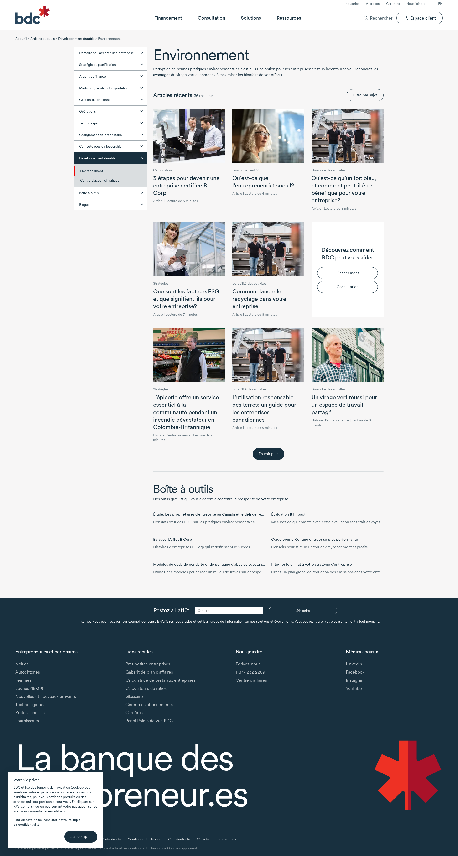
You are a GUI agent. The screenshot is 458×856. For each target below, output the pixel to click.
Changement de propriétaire (100, 135)
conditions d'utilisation (144, 848)
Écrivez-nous (248, 663)
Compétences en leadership (100, 146)
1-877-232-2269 (250, 671)
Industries (352, 3)
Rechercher (381, 18)
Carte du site (111, 839)
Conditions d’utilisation (144, 839)
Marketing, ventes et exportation (104, 88)
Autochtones (27, 671)
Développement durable (76, 39)
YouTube (354, 688)
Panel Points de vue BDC (149, 720)
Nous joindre (416, 3)
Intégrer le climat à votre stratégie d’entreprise (311, 564)
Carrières (393, 3)
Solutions (251, 18)
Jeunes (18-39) (29, 688)
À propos (373, 3)
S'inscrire (303, 610)
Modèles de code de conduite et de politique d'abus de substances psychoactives (223, 564)
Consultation (211, 18)
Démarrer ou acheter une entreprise (106, 53)
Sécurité (203, 839)
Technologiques (30, 704)
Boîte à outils (89, 193)
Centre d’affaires (251, 680)
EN (440, 3)
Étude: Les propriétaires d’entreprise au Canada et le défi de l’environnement (219, 514)
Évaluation (288, 514)
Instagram (355, 680)
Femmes (23, 680)
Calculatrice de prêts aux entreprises (160, 680)
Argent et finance (92, 76)
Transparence (226, 839)
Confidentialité (179, 839)
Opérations (87, 111)
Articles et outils (42, 39)
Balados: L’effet (172, 539)
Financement (168, 18)
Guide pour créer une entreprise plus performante (314, 539)
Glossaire (134, 696)
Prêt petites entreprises (147, 663)
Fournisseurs (27, 720)
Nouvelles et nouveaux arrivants (45, 696)
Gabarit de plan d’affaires (149, 671)
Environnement (91, 171)
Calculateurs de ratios (146, 688)
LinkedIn (354, 663)
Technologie (88, 123)
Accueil (21, 39)
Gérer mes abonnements (149, 704)
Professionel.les (30, 712)
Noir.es (21, 663)
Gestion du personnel (95, 100)
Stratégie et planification (97, 65)
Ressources (289, 18)
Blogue (84, 205)
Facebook (355, 671)
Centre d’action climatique (100, 180)
